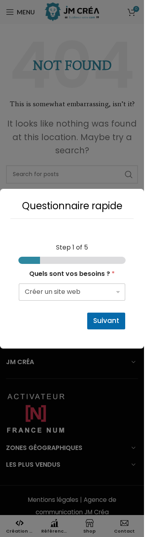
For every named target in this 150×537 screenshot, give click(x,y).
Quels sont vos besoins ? (72, 273)
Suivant (106, 320)
